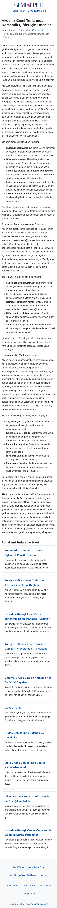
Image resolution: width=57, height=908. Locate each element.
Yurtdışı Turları (28, 893)
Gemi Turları (18, 11)
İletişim (43, 875)
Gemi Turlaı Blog (36, 867)
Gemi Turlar (18, 867)
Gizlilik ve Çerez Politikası (23, 875)
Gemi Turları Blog (37, 11)
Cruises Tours (12, 885)
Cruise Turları (29, 885)
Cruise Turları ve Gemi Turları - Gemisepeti (22, 30)
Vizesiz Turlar (13, 707)
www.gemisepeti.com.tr (37, 904)
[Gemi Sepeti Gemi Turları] (28, 4)
